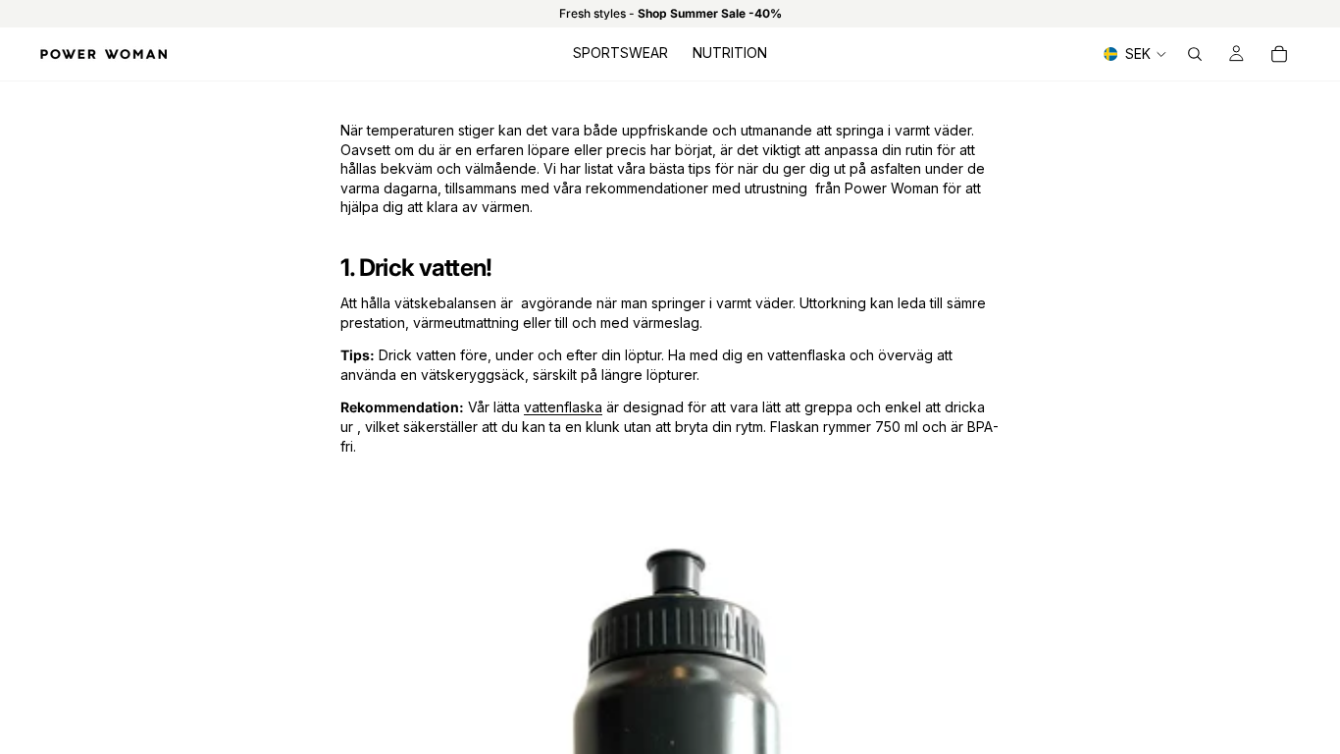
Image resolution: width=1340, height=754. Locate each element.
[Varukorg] (1279, 54)
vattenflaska (563, 407)
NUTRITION (730, 52)
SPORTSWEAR (620, 52)
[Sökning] (1194, 54)
